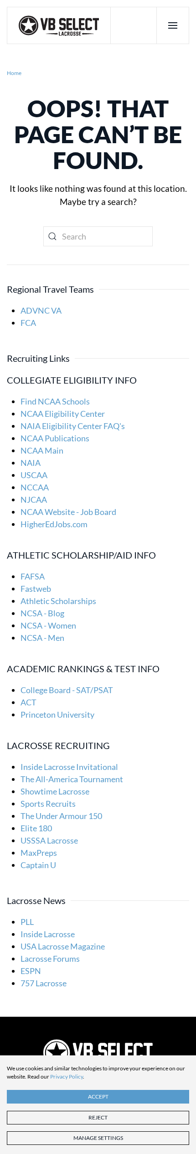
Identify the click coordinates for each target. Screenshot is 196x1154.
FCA (28, 323)
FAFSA (33, 576)
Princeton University (57, 714)
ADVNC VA (41, 310)
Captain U (38, 865)
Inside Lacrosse (48, 934)
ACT (28, 702)
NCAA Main (42, 450)
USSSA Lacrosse (49, 840)
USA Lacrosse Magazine (63, 946)
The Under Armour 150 (61, 816)
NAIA (31, 463)
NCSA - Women (48, 625)
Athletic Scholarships (58, 601)
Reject (98, 1117)
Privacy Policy (66, 1076)
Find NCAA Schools (55, 401)
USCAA (34, 475)
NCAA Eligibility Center (63, 414)
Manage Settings (98, 1137)
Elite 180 (36, 828)
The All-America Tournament (72, 779)
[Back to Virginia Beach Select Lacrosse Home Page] (98, 1052)
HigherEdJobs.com (54, 524)
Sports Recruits (48, 804)
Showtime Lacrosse (55, 791)
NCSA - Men (42, 638)
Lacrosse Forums (50, 959)
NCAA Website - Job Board (68, 512)
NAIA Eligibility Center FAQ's (73, 426)
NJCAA (34, 500)
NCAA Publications (55, 438)
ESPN (31, 971)
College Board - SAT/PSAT (67, 690)
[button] (173, 25)
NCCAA (35, 487)
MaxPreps (39, 853)
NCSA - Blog (42, 613)
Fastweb (36, 589)
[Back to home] (59, 25)
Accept (98, 1096)
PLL (27, 922)
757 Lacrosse (44, 983)
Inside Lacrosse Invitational (69, 767)
